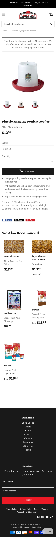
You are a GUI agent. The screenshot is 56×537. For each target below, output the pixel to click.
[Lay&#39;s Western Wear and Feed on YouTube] (47, 517)
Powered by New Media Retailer (27, 527)
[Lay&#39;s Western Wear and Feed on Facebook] (38, 517)
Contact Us (28, 445)
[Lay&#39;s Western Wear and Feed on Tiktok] (51, 517)
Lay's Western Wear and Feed (30, 524)
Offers (28, 426)
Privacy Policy (11, 509)
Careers (28, 438)
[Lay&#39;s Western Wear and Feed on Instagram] (42, 517)
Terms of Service (41, 509)
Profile (28, 449)
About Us (28, 434)
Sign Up (28, 500)
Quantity (6, 156)
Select (5, 142)
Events (28, 430)
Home (4, 31)
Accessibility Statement (27, 512)
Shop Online (28, 422)
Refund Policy (26, 509)
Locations (28, 442)
